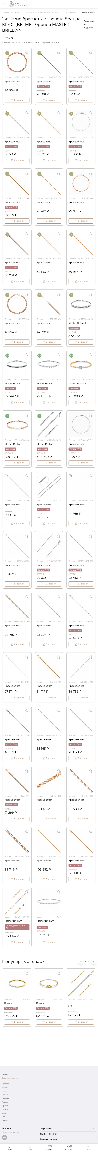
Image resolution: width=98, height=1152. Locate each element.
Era (70, 1005)
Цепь (39, 501)
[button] (93, 961)
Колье (4, 1091)
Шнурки (5, 1120)
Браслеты (6, 1084)
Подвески (6, 1102)
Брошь (5, 1087)
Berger (8, 1003)
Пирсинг (5, 1098)
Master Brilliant (77, 323)
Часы (4, 1117)
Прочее (5, 1106)
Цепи (4, 1113)
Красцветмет (12, 81)
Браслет (8, 77)
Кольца (5, 1095)
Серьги (5, 1109)
